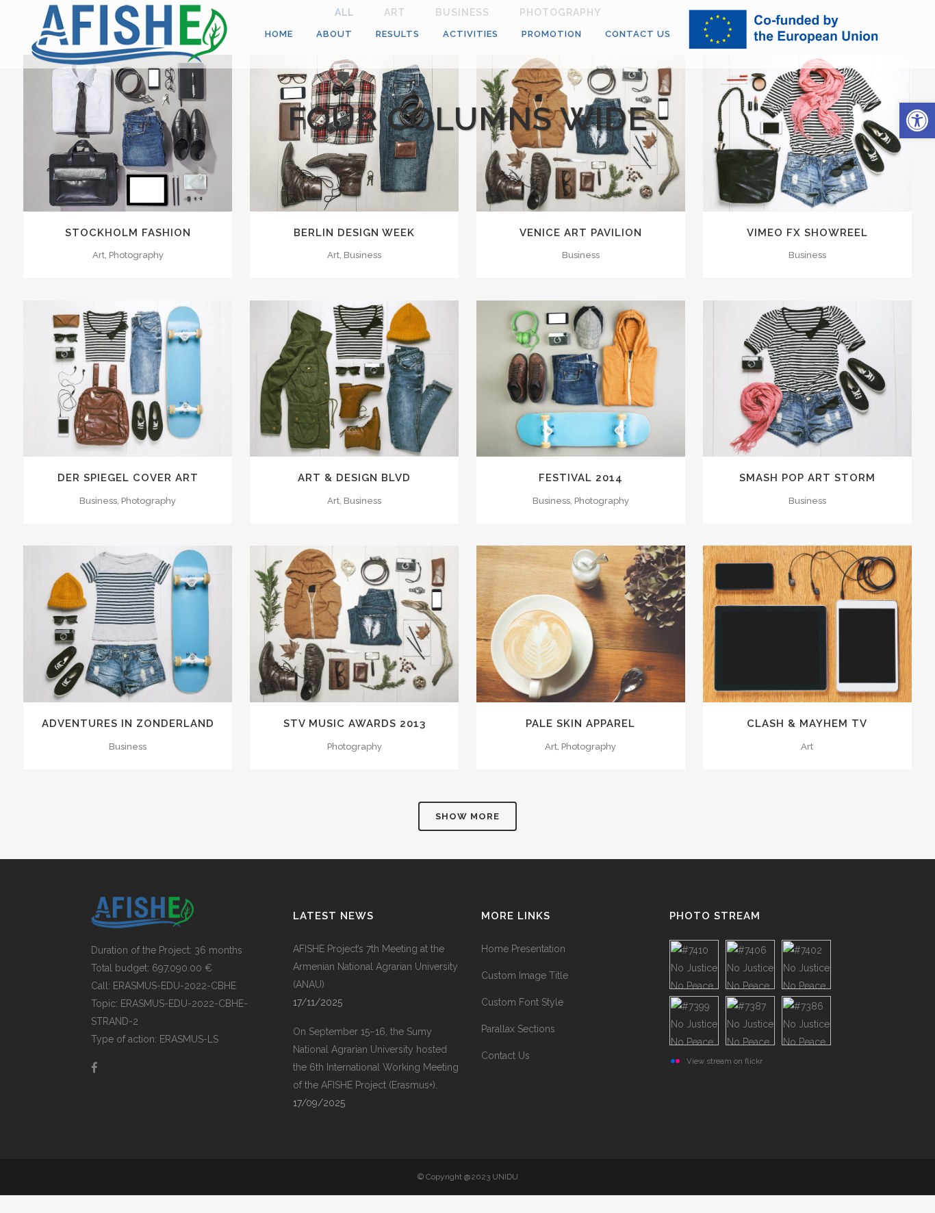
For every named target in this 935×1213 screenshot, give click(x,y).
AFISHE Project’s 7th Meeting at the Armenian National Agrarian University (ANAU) (375, 966)
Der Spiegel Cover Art (127, 478)
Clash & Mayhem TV (807, 723)
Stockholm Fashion (128, 233)
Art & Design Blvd (354, 478)
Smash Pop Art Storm (807, 478)
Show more (467, 816)
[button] (917, 120)
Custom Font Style (522, 1002)
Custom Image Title (524, 975)
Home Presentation (523, 948)
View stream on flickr (725, 1061)
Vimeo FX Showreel (807, 233)
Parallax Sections (518, 1028)
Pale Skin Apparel (580, 723)
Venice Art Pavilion (581, 233)
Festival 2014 (581, 478)
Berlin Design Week (354, 233)
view (159, 377)
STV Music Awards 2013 (354, 723)
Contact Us (505, 1055)
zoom (99, 377)
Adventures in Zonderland (128, 723)
